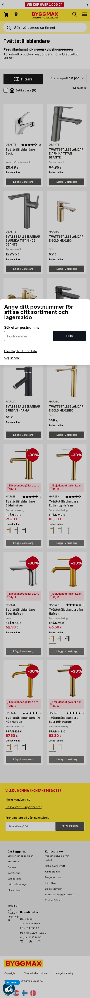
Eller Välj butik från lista (20, 351)
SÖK (69, 336)
